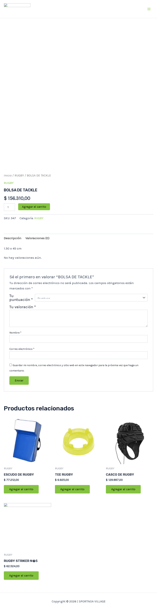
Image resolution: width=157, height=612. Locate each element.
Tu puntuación (21, 297)
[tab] (12, 238)
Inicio (8, 175)
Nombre (15, 332)
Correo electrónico (21, 349)
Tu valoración (22, 307)
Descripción (12, 238)
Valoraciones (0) (37, 238)
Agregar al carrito (34, 206)
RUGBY (19, 175)
